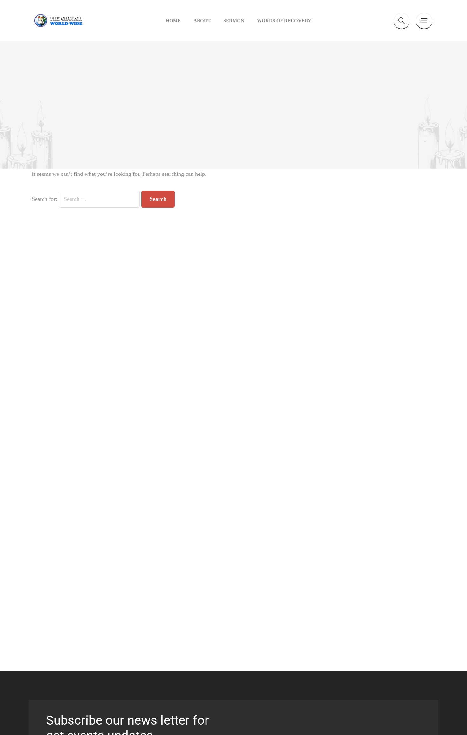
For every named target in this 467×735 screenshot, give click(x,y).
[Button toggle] (424, 21)
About (202, 20)
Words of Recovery (284, 20)
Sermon (233, 20)
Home (173, 20)
